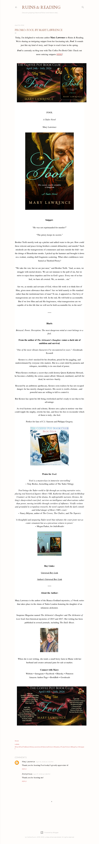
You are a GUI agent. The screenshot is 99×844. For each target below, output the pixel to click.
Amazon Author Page (38, 677)
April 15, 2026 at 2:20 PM (44, 762)
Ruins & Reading (41, 7)
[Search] (82, 6)
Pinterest (69, 673)
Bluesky (60, 673)
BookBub (54, 677)
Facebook (50, 673)
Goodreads (65, 677)
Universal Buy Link (49, 572)
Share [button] (17, 741)
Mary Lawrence (28, 762)
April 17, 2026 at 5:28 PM (41, 774)
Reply (24, 769)
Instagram (39, 673)
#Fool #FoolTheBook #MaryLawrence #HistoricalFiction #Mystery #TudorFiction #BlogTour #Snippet (49, 748)
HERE (59, 54)
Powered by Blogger (51, 832)
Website (29, 673)
